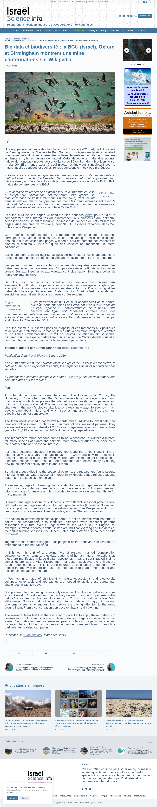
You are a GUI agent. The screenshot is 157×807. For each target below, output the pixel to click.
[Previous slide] (126, 50)
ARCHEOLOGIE (117, 31)
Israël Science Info (75, 347)
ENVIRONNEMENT (78, 31)
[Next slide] (148, 50)
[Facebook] (124, 16)
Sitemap (100, 803)
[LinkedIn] (128, 16)
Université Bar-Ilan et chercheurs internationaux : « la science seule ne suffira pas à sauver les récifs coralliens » (78, 723)
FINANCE (131, 31)
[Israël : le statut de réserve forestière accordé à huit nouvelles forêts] (8, 751)
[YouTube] (131, 16)
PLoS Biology (37, 355)
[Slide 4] (143, 64)
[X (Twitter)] (120, 16)
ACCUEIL (16, 31)
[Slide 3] (139, 64)
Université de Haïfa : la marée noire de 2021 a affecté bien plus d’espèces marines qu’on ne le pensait (128, 723)
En (145, 1)
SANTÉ (38, 31)
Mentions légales (89, 803)
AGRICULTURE (61, 31)
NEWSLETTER (145, 16)
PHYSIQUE (93, 31)
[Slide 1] (131, 64)
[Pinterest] (74, 653)
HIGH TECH (28, 31)
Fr (140, 1)
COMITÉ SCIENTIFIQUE (98, 2)
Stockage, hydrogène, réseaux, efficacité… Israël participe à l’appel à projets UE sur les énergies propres (140, 751)
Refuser (24, 798)
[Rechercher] (136, 16)
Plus (140, 31)
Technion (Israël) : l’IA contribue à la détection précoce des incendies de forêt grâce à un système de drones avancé (26, 723)
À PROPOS (65, 2)
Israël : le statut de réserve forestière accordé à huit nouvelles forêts (25, 751)
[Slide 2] (134, 64)
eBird (88, 215)
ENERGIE (48, 31)
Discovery (74, 377)
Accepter (12, 798)
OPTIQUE (104, 31)
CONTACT (53, 2)
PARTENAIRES (78, 2)
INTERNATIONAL (140, 796)
